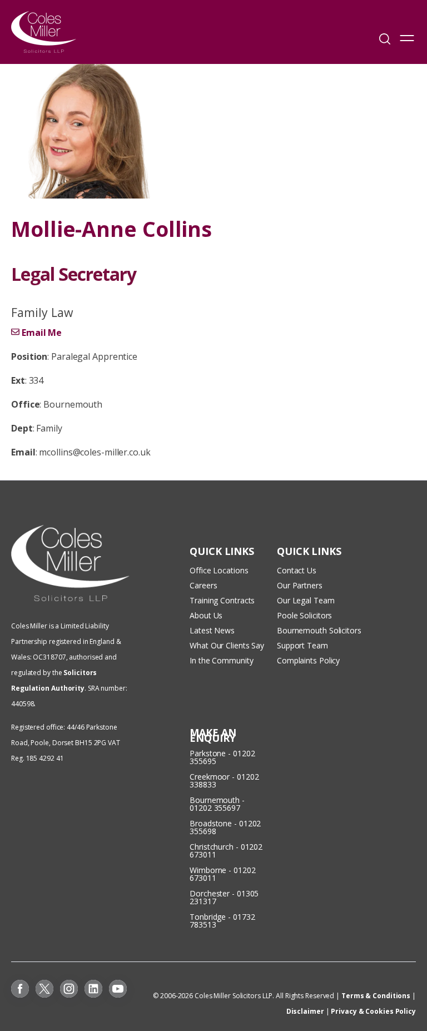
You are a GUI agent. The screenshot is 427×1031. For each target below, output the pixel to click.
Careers (203, 585)
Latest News (212, 630)
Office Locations (219, 570)
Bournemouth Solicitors (319, 630)
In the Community (221, 660)
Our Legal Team (306, 600)
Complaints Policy (308, 660)
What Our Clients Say (228, 645)
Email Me (42, 332)
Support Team (302, 645)
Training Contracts (222, 600)
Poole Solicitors (304, 615)
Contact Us (296, 570)
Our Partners (299, 585)
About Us (206, 615)
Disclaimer (305, 1011)
